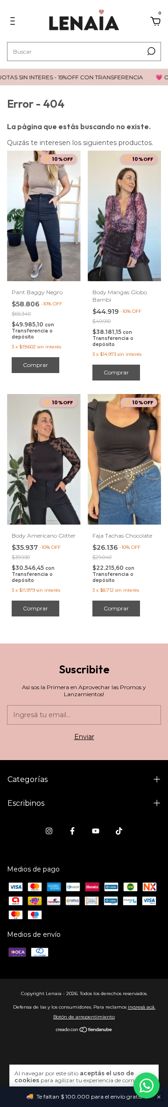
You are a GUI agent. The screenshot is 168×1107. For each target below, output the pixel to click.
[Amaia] (146, 1085)
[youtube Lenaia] (95, 831)
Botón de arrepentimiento (84, 1017)
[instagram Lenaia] (49, 831)
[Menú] (14, 22)
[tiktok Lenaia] (119, 831)
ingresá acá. (141, 1007)
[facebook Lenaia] (72, 831)
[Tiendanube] (84, 1030)
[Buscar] (150, 51)
